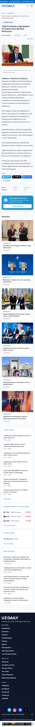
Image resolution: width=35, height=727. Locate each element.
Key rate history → (9, 543)
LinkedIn (5, 698)
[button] (27, 6)
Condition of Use (8, 665)
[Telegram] (9, 710)
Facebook (28, 177)
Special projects (15, 1)
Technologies (7, 638)
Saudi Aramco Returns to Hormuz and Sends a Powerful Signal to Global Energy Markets (16, 579)
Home (3, 13)
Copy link (7, 180)
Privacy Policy (7, 668)
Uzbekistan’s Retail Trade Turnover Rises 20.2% (16, 463)
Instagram (5, 689)
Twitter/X (17, 177)
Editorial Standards (9, 678)
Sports (4, 644)
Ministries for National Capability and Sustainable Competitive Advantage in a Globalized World (17, 559)
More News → (8, 499)
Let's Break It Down (27, 1)
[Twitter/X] (26, 710)
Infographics (4, 1)
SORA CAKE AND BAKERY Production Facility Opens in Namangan (16, 471)
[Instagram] (15, 710)
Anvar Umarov (6, 35)
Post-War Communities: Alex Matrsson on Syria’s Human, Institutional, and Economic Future (16, 589)
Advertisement (7, 675)
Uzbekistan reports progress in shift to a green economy (17, 437)
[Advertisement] (17, 724)
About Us (5, 662)
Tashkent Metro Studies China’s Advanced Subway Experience (14, 445)
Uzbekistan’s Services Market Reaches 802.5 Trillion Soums (17, 454)
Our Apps (5, 671)
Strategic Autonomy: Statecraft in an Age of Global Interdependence (17, 569)
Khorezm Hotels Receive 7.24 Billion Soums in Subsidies (16, 491)
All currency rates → (10, 525)
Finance (4, 635)
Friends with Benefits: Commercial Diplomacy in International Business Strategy (16, 481)
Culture (4, 641)
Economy (5, 631)
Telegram (7, 177)
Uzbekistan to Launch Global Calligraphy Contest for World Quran (16, 599)
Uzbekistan (10, 13)
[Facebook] (20, 710)
